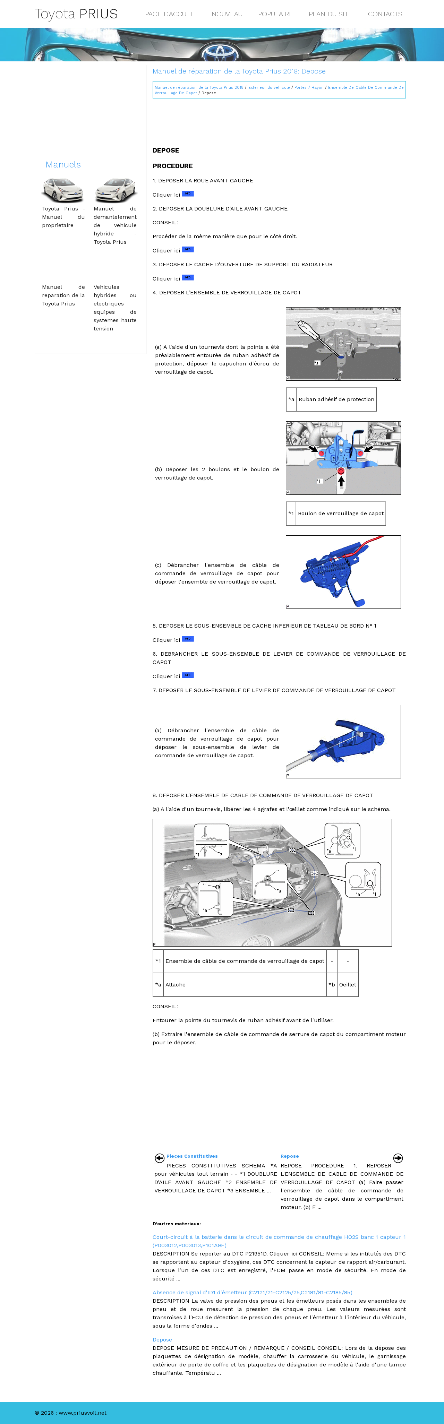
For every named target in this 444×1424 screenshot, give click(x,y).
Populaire (275, 14)
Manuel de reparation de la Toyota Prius (63, 295)
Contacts (385, 14)
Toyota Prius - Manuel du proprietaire (63, 216)
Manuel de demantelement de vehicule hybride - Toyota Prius (115, 225)
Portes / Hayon (308, 87)
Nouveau (227, 14)
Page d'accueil (170, 14)
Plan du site (330, 14)
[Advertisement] (279, 119)
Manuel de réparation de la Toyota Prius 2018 (199, 87)
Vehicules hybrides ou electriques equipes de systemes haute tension (115, 308)
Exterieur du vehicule (269, 87)
